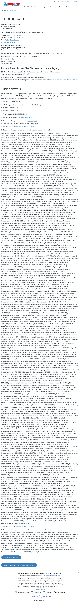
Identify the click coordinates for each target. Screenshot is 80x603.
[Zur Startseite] (11, 4)
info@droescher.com (12, 40)
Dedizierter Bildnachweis (11, 557)
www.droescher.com (8, 42)
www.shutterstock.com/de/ (26, 126)
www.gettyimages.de (25, 117)
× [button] (78, 572)
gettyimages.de (32, 121)
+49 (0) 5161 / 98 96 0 (14, 35)
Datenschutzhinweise (40, 589)
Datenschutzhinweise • (45, 575)
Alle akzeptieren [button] (33, 596)
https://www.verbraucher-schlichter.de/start (62, 80)
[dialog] (40, 587)
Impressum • (54, 575)
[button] (40, 600)
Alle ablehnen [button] (47, 596)
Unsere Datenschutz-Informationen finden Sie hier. (19, 565)
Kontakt (58, 575)
